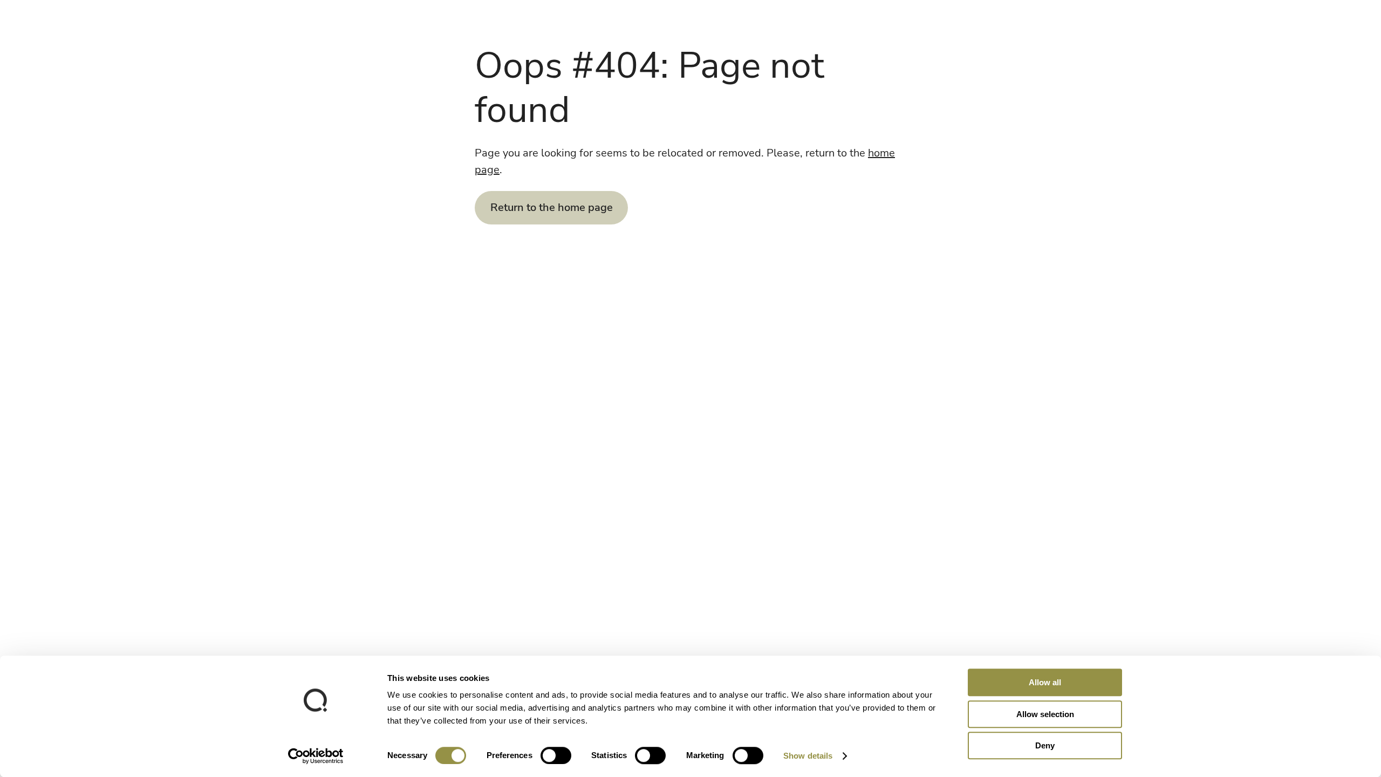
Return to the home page (551, 207)
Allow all (1045, 682)
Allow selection (1045, 714)
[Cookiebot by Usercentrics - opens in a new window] (316, 756)
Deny (1045, 745)
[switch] (556, 755)
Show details (807, 755)
